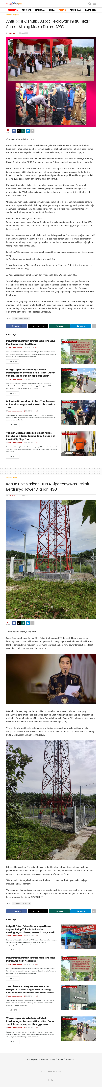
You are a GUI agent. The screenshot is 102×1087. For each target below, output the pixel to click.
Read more (13, 361)
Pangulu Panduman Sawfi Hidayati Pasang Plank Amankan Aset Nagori (30, 342)
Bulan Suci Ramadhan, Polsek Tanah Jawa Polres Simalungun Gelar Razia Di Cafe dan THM (30, 404)
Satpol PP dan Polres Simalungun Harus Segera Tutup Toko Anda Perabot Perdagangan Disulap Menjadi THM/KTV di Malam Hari (30, 931)
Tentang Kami (32, 1059)
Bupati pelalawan (20, 318)
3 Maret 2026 (29, 379)
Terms (60, 1059)
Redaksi (44, 1059)
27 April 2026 (29, 936)
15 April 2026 (29, 347)
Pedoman (70, 1059)
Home (8, 15)
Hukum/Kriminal (70, 342)
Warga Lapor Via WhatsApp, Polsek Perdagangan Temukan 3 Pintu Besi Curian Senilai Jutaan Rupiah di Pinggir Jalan (30, 372)
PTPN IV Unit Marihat (21, 903)
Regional (16, 15)
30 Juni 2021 (23, 33)
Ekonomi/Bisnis (69, 370)
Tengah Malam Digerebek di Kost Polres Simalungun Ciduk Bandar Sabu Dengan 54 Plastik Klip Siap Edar (30, 436)
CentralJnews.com (15, 347)
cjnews (12, 33)
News (15, 477)
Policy (53, 1059)
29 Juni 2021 (23, 496)
